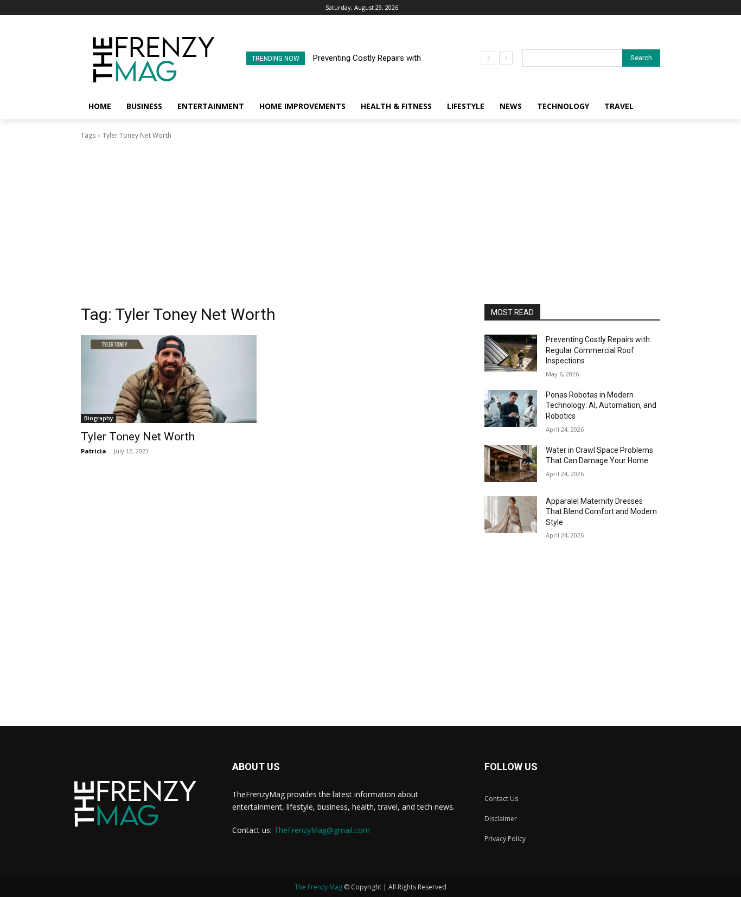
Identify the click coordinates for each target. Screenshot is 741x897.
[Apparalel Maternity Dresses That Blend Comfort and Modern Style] (510, 514)
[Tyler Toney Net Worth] (169, 379)
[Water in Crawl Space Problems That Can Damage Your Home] (510, 463)
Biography (98, 418)
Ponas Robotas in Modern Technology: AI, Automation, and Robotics (601, 405)
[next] (506, 58)
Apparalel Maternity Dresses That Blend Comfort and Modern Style (601, 512)
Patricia (93, 451)
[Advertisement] (370, 222)
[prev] (488, 58)
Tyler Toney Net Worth (138, 436)
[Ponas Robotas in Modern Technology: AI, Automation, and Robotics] (510, 408)
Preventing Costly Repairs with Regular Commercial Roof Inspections (598, 350)
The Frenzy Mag (318, 887)
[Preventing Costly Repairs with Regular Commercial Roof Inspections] (510, 353)
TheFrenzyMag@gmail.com (322, 830)
